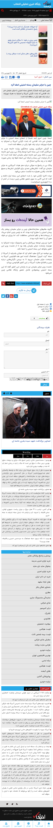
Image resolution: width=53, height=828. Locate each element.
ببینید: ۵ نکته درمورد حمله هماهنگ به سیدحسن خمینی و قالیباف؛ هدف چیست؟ (25, 540)
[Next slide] (4, 393)
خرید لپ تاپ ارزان (43, 576)
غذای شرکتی (45, 603)
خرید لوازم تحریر (43, 571)
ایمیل (47, 340)
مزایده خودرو (45, 650)
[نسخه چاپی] (2, 77)
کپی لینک (46, 283)
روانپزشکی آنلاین (43, 676)
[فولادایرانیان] (26, 191)
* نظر (47, 349)
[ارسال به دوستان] (6, 77)
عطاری (47, 592)
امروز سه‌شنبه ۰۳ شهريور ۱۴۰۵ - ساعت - (35, 10)
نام (48, 331)
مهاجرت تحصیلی (43, 624)
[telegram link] (12, 804)
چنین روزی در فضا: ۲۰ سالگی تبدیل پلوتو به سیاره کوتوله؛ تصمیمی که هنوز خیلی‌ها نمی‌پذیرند (22, 42)
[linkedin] (16, 296)
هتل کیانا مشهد (44, 582)
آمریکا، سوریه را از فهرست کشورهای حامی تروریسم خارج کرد (29, 729)
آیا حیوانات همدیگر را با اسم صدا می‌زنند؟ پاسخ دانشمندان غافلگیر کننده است (22, 28)
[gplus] (12, 296)
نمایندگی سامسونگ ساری (40, 597)
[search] (2, 11)
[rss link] (17, 804)
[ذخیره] (10, 77)
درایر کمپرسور (45, 608)
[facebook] (7, 296)
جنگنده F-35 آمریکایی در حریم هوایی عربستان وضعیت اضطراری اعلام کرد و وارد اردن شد (25, 694)
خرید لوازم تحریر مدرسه (41, 561)
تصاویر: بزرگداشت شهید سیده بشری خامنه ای (31, 441)
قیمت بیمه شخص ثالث (41, 634)
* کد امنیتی (45, 372)
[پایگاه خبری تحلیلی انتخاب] (47, 4)
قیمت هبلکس (44, 629)
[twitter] (3, 296)
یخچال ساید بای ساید (41, 566)
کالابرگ (47, 613)
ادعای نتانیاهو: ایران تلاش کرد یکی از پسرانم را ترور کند (30, 545)
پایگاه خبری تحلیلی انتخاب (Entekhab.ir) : (36, 107)
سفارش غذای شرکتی (42, 639)
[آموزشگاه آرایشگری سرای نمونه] (26, 220)
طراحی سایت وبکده (42, 645)
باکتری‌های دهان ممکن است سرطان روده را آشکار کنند (21, 54)
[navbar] (50, 10)
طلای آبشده (45, 671)
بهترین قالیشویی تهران (41, 655)
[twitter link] (7, 804)
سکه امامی (46, 660)
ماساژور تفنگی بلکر (43, 587)
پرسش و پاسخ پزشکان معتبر (39, 555)
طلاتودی (47, 618)
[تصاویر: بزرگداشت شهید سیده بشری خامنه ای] (26, 418)
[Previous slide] (11, 393)
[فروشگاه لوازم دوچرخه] (26, 205)
